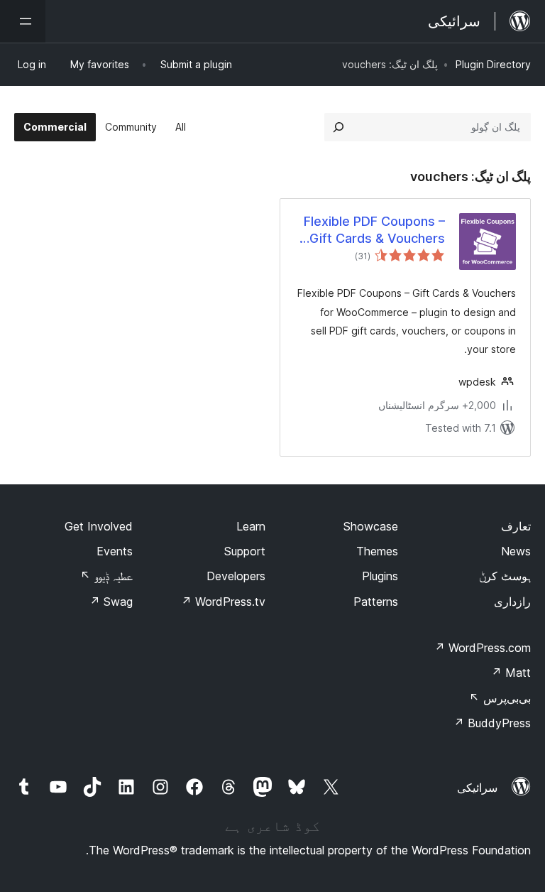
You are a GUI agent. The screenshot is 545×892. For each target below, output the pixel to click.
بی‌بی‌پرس (500, 698)
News (516, 551)
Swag (111, 601)
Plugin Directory (493, 64)
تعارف (516, 526)
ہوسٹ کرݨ (505, 576)
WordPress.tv (223, 601)
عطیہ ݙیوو (106, 576)
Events (115, 551)
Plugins (380, 576)
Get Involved (99, 526)
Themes (377, 551)
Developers (236, 576)
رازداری (512, 601)
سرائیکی (477, 787)
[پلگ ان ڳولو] (338, 127)
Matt (511, 672)
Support (244, 551)
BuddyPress (492, 723)
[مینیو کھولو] (22, 21)
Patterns (375, 601)
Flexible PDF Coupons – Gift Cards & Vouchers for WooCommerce (374, 230)
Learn (250, 526)
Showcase (370, 526)
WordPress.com (482, 648)
